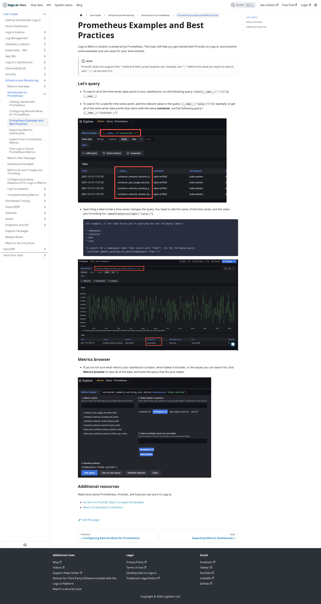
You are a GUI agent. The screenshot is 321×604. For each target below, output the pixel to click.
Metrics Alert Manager (21, 158)
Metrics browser (254, 21)
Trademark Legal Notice (141, 578)
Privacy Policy (134, 562)
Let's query (251, 17)
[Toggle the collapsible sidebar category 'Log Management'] (44, 38)
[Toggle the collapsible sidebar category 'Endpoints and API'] (44, 225)
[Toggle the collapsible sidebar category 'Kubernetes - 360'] (44, 50)
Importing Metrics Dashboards (20, 131)
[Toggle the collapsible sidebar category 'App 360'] (44, 56)
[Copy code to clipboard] (234, 223)
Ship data (37, 5)
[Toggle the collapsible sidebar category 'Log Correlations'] (44, 188)
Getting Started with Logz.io (23, 20)
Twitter (204, 567)
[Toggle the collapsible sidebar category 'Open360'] (44, 249)
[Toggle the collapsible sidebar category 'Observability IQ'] (44, 68)
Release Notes (14, 237)
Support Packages (16, 231)
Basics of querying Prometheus (103, 507)
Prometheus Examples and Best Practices (26, 122)
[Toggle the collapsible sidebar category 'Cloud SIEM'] (44, 207)
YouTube (205, 573)
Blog (79, 5)
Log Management (16, 38)
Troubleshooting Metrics (23, 195)
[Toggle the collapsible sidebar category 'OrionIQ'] (44, 74)
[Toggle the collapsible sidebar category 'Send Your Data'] (44, 255)
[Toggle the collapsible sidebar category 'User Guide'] (44, 14)
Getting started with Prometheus (22, 103)
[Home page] (81, 15)
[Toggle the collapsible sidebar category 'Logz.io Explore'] (44, 32)
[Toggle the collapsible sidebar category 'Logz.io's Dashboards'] (44, 62)
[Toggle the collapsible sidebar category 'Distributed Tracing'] (44, 201)
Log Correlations (17, 189)
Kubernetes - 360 (16, 50)
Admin (9, 219)
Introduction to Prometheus (17, 94)
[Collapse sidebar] (25, 544)
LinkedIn (205, 578)
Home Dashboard (16, 26)
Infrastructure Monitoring (21, 80)
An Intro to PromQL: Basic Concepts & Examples (113, 502)
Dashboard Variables (20, 164)
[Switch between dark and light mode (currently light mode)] (315, 5)
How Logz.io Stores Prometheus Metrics (22, 150)
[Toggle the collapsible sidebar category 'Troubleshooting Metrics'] (44, 194)
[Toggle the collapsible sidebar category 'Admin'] (44, 219)
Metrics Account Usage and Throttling (24, 171)
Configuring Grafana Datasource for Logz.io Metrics (26, 181)
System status (64, 5)
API (49, 5)
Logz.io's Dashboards (19, 62)
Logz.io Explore (15, 32)
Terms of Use (134, 567)
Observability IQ (15, 68)
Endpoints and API (17, 225)
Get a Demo (267, 5)
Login (304, 5)
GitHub (204, 583)
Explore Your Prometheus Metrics (25, 140)
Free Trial (288, 5)
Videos (57, 567)
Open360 (9, 249)
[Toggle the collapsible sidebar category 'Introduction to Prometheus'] (44, 94)
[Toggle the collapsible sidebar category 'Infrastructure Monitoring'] (44, 80)
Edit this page (90, 520)
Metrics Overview (18, 86)
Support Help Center (66, 573)
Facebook (206, 562)
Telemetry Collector (17, 44)
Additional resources (256, 26)
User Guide (10, 14)
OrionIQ (10, 74)
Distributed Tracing (17, 201)
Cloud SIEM (12, 207)
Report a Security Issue (19, 243)
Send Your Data (13, 255)
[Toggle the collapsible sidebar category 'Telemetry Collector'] (44, 44)
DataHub (11, 213)
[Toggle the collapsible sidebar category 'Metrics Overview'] (44, 86)
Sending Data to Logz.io (141, 573)
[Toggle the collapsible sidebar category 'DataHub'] (44, 213)
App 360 (10, 56)
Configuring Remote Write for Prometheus (26, 112)
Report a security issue (67, 589)
